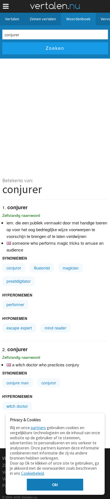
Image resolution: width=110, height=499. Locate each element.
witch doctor (17, 406)
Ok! (55, 484)
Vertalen (12, 18)
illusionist (42, 268)
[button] (6, 6)
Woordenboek (78, 18)
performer (15, 304)
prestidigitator (18, 281)
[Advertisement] (55, 116)
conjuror (13, 268)
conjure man (17, 383)
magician (71, 268)
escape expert (19, 328)
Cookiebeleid (32, 473)
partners (38, 427)
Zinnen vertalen (43, 18)
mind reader (55, 328)
